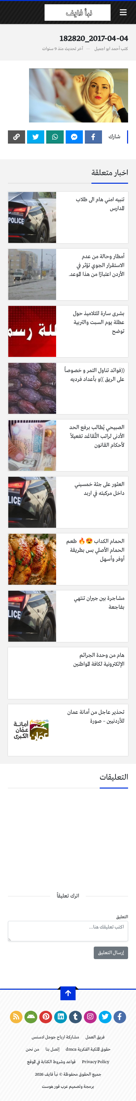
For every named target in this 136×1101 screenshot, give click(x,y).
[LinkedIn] (60, 1017)
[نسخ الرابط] (16, 137)
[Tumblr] (75, 1017)
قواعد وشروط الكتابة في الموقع (51, 1062)
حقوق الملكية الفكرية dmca (88, 1049)
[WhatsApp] (54, 137)
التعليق (122, 917)
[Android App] (30, 1017)
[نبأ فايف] (78, 12)
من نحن (32, 1049)
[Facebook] (93, 137)
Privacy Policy (95, 1062)
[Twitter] (35, 137)
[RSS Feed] (16, 1017)
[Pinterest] (45, 1017)
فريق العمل (95, 1037)
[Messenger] (74, 137)
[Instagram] (90, 1017)
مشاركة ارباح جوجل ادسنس (55, 1037)
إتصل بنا (52, 1049)
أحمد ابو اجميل (107, 49)
